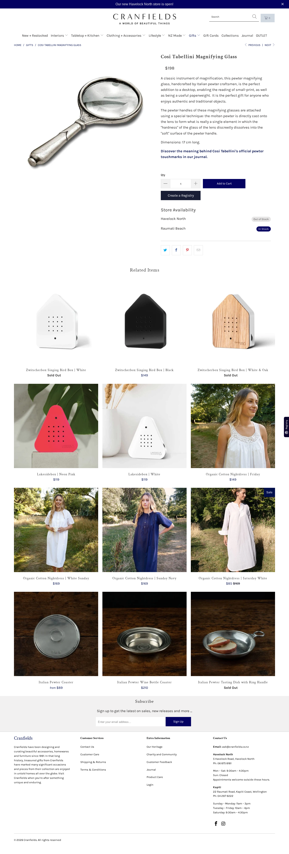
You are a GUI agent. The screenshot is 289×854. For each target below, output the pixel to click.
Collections (230, 35)
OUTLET (261, 35)
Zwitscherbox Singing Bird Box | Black (144, 322)
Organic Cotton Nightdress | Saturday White (233, 530)
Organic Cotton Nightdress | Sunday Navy (144, 530)
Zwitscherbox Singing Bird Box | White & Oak (233, 322)
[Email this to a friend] (198, 250)
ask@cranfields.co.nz (235, 746)
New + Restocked (35, 35)
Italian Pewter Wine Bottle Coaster (144, 634)
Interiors (58, 35)
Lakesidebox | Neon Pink (56, 426)
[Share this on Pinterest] (187, 250)
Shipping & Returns (93, 762)
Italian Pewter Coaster (56, 634)
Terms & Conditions (93, 769)
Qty (163, 174)
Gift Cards (211, 35)
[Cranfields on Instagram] (223, 824)
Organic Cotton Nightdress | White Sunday (56, 530)
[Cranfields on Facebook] (216, 824)
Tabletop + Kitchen (85, 35)
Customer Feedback (159, 762)
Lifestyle (155, 35)
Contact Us (87, 746)
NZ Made (175, 35)
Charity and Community (162, 754)
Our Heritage (154, 746)
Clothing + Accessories (124, 35)
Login (150, 784)
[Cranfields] (144, 19)
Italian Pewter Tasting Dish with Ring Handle (233, 634)
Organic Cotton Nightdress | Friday (233, 426)
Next (268, 45)
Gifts (193, 35)
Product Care (155, 777)
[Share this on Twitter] (165, 250)
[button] (283, 4)
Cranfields (30, 840)
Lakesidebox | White (144, 426)
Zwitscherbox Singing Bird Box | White (56, 322)
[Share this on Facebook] (176, 250)
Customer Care (89, 754)
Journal (247, 35)
